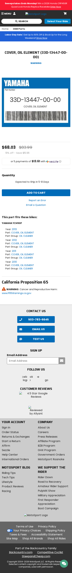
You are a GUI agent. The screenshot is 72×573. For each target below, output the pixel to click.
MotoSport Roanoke (51, 459)
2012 (14, 240)
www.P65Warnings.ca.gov (16, 293)
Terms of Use (24, 526)
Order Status (10, 432)
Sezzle (6, 450)
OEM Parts (19, 28)
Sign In (6, 427)
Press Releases (47, 437)
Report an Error (37, 200)
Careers (43, 432)
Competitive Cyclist (50, 552)
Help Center (10, 455)
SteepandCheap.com (36, 556)
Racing (6, 491)
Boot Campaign (48, 508)
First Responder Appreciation (48, 502)
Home (5, 28)
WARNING (36, 63)
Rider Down (45, 477)
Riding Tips (9, 473)
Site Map (12, 538)
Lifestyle (7, 482)
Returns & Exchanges (16, 437)
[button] (36, 161)
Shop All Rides (57, 538)
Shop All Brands (32, 538)
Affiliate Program (49, 441)
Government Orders (51, 455)
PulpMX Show (46, 491)
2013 (14, 229)
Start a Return (11, 441)
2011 (14, 251)
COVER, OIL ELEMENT (22, 232)
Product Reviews (13, 486)
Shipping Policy (55, 530)
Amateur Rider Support (53, 486)
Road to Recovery (49, 482)
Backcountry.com (20, 552)
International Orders (15, 459)
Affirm (6, 446)
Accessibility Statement (47, 534)
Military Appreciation (51, 495)
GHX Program (47, 450)
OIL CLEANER (26, 236)
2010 (14, 262)
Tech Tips (8, 477)
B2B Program (46, 446)
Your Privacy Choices (27, 530)
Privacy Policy (47, 526)
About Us (44, 427)
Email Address (17, 355)
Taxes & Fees (18, 534)
